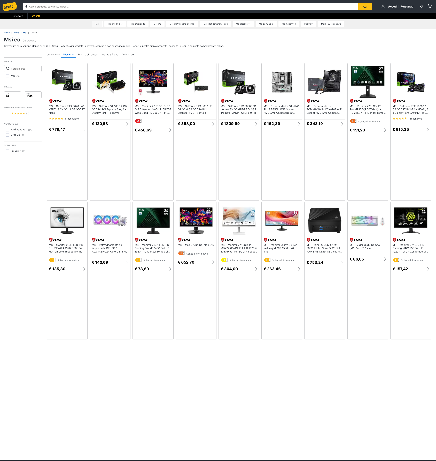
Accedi (392, 6)
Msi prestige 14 (243, 24)
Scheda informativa (369, 121)
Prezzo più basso (87, 54)
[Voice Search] (26, 7)
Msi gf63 (308, 24)
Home (7, 32)
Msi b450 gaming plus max (182, 24)
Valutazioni (128, 54)
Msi (97, 24)
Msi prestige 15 (138, 24)
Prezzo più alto (110, 54)
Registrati (406, 6)
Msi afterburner (115, 24)
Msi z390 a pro (266, 24)
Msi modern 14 (289, 24)
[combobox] (190, 6)
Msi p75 (157, 24)
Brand (16, 32)
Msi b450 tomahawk (331, 24)
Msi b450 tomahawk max (216, 24)
